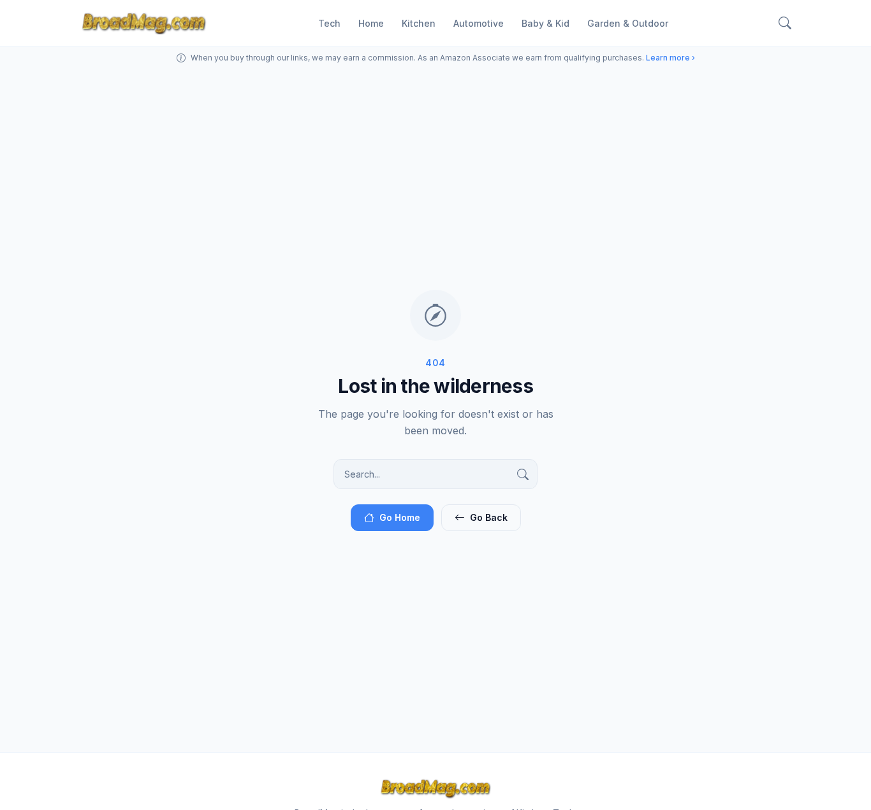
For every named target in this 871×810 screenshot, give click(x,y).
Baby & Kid (545, 23)
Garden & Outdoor (627, 23)
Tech (329, 23)
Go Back (489, 517)
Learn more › (670, 57)
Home (371, 23)
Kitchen (418, 23)
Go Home (399, 517)
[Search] (785, 23)
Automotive (478, 23)
